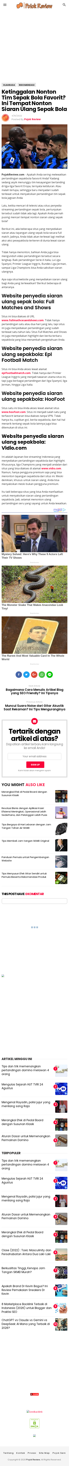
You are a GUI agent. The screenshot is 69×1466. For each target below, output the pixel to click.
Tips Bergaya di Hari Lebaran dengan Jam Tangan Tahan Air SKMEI (26, 826)
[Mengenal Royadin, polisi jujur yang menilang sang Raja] (61, 1201)
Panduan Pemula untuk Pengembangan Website (25, 858)
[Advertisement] (34, 1431)
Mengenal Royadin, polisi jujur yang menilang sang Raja (26, 1104)
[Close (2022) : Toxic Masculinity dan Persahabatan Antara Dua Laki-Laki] (61, 1254)
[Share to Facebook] (19, 674)
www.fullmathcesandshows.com (23, 320)
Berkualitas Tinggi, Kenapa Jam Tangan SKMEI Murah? (23, 1270)
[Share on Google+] (34, 674)
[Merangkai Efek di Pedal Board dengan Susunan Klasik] (61, 1237)
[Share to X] (26, 674)
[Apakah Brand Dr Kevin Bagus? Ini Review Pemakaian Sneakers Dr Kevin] (61, 1290)
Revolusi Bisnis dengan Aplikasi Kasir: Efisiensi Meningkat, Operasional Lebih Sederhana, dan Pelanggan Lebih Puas (24, 811)
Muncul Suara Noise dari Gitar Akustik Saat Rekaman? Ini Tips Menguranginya (34, 707)
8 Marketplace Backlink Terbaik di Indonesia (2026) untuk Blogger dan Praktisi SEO (27, 1308)
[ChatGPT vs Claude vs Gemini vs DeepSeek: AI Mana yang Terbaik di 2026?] (61, 1324)
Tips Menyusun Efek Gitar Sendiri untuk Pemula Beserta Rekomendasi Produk (24, 875)
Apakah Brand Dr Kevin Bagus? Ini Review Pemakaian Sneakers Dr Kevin (25, 1290)
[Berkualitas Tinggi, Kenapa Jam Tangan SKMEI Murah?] (61, 1272)
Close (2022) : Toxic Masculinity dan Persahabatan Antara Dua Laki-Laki (26, 1252)
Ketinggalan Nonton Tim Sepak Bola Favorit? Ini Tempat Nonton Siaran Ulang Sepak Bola (34, 100)
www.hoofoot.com (14, 412)
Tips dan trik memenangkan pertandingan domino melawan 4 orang (25, 1070)
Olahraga (9, 85)
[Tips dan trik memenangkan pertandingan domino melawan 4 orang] (61, 1165)
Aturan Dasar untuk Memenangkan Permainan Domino (26, 1138)
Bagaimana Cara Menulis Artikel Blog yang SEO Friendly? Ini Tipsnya (34, 691)
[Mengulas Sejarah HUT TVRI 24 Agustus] (61, 1183)
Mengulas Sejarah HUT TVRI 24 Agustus (22, 1086)
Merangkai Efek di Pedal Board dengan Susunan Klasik (24, 793)
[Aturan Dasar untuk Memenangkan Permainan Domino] (61, 1219)
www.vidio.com (51, 468)
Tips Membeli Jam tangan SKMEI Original (25, 840)
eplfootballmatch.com (16, 373)
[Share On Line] (49, 674)
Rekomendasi (26, 85)
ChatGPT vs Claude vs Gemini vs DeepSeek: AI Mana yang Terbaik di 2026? (26, 1324)
